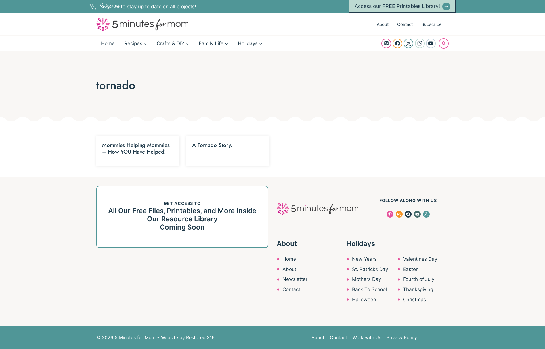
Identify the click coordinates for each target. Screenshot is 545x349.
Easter (410, 269)
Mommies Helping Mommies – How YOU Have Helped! (136, 148)
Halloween (364, 299)
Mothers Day (366, 279)
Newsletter (294, 279)
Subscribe (431, 24)
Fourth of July (418, 279)
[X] (408, 43)
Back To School (369, 289)
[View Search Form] (444, 43)
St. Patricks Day (370, 269)
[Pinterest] (386, 43)
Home (108, 43)
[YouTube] (431, 43)
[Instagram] (420, 43)
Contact (405, 24)
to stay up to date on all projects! (148, 6)
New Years (364, 259)
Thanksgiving (418, 289)
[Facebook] (397, 43)
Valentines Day (420, 259)
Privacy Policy (402, 337)
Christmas (414, 299)
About (383, 24)
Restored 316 (200, 337)
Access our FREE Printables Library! (397, 6)
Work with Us (367, 337)
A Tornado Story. (212, 145)
